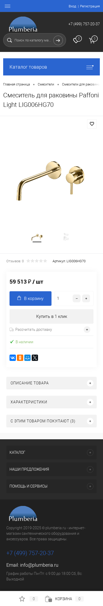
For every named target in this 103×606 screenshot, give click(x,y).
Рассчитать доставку (33, 329)
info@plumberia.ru (39, 565)
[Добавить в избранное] (92, 124)
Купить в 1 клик (51, 316)
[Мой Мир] (27, 358)
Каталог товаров (28, 67)
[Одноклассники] (20, 358)
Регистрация (90, 6)
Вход (72, 6)
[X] (35, 358)
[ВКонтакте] (13, 358)
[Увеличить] (51, 179)
